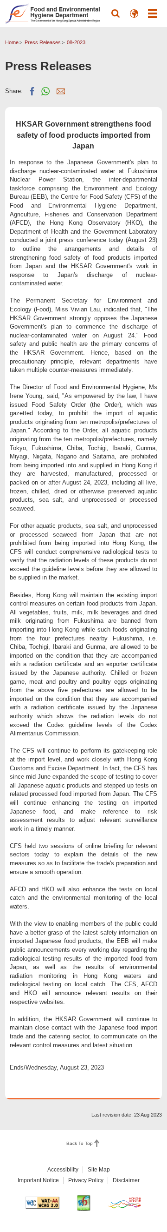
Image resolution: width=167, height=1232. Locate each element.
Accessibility (62, 1169)
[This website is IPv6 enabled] (83, 1203)
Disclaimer (126, 1180)
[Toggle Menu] (152, 13)
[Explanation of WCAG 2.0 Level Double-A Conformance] (42, 1203)
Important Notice (38, 1180)
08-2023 (76, 42)
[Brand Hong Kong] (124, 1203)
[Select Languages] (134, 13)
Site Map (99, 1169)
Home (12, 42)
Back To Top (79, 1143)
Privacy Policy (85, 1180)
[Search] (115, 13)
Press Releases (43, 42)
